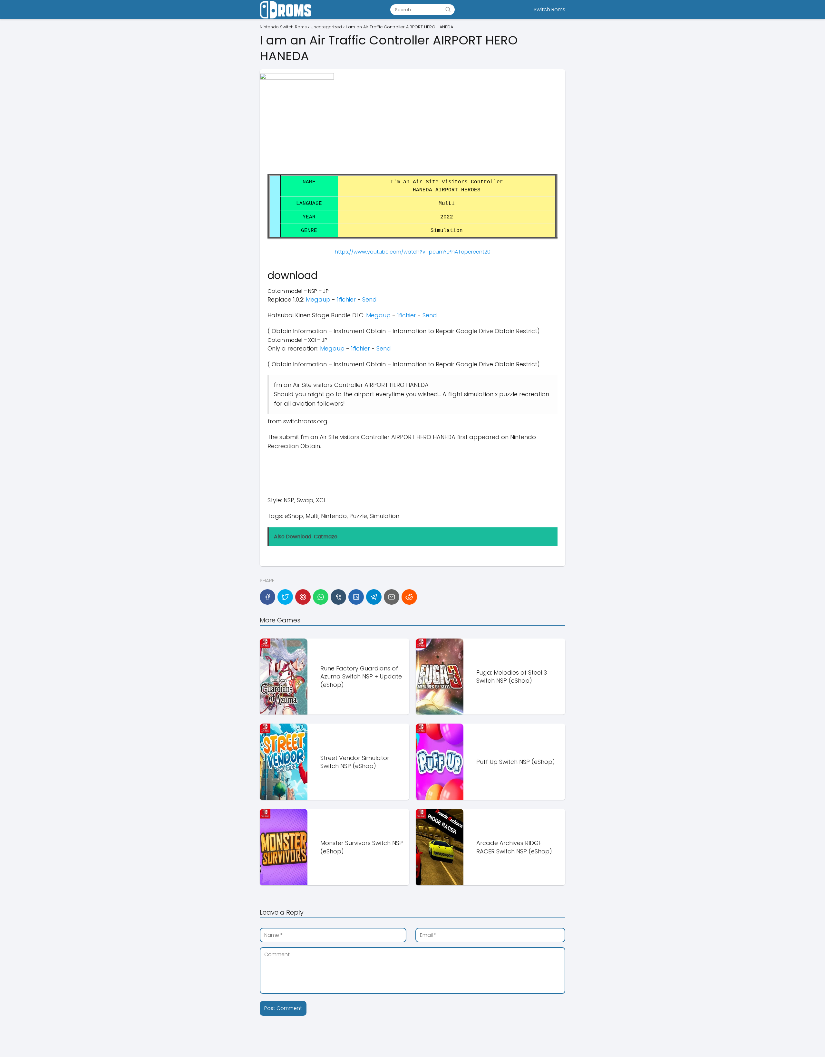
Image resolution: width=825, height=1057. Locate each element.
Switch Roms (549, 9)
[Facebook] (267, 597)
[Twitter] (285, 597)
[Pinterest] (303, 597)
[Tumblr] (338, 597)
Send (369, 299)
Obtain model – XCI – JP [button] (297, 340)
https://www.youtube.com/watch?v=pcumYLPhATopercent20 (412, 251)
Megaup (318, 299)
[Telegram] (374, 597)
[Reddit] (409, 597)
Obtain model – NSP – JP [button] (298, 291)
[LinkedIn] (356, 597)
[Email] (391, 597)
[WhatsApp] (320, 597)
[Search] (448, 9)
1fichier (346, 299)
